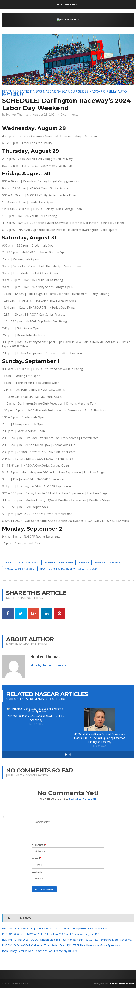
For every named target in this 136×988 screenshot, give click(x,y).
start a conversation (82, 799)
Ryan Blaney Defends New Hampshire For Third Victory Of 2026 (40, 951)
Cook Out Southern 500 (21, 562)
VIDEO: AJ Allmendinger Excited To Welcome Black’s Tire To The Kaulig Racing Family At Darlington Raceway (100, 738)
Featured (10, 91)
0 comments (69, 114)
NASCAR (49, 91)
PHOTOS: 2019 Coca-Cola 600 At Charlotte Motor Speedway (36, 718)
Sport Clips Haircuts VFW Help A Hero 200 (68, 568)
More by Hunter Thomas (46, 665)
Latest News (31, 91)
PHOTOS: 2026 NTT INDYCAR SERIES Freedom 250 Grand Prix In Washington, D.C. (51, 934)
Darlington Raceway (58, 562)
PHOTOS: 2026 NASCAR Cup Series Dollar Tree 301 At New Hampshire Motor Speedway (54, 928)
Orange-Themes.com (121, 983)
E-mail (36, 858)
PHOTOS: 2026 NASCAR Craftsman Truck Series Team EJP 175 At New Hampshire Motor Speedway (61, 945)
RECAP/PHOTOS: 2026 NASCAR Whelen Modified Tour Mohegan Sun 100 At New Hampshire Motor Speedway (67, 939)
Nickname (39, 844)
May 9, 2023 (99, 745)
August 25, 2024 (44, 114)
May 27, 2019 (36, 723)
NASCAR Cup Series (72, 91)
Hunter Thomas (17, 114)
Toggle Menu (70, 4)
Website (37, 872)
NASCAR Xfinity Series (19, 568)
